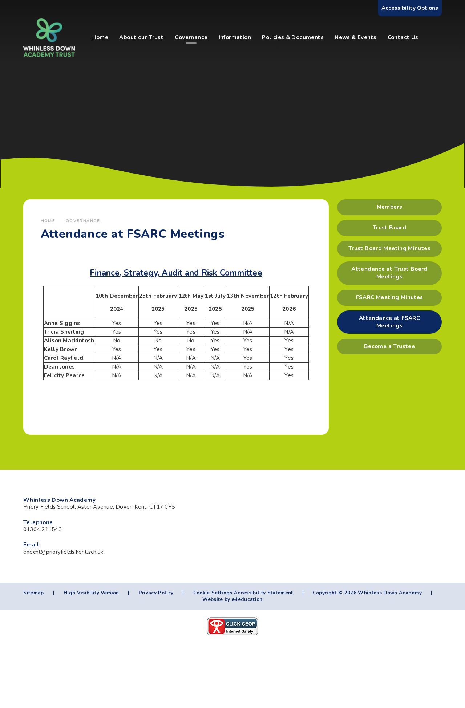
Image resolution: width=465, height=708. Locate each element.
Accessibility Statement (263, 593)
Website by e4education (232, 599)
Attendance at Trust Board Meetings (389, 272)
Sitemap (33, 593)
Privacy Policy (156, 593)
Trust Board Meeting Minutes (389, 248)
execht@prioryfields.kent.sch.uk (63, 552)
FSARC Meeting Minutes (389, 297)
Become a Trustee (389, 346)
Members (390, 207)
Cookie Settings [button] (212, 593)
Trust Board (389, 227)
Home (48, 221)
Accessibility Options (409, 8)
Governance (83, 221)
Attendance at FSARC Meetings (389, 321)
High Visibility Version (91, 593)
